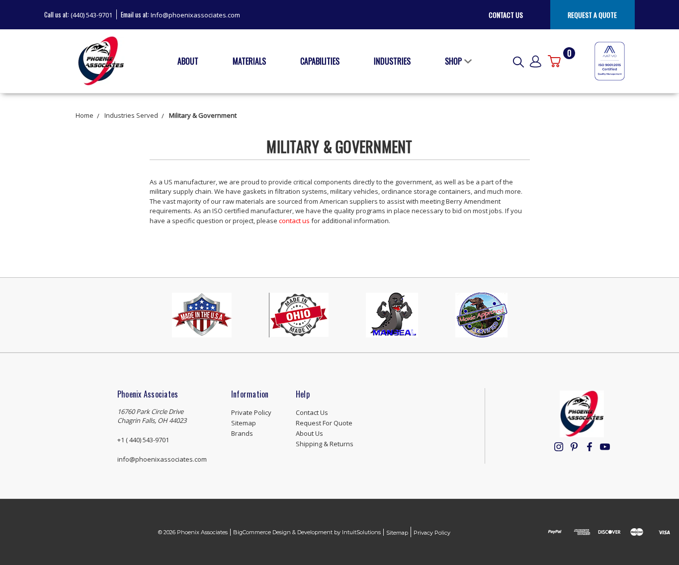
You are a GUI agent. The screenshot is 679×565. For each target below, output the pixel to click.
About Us (309, 433)
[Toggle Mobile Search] (518, 61)
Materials (249, 61)
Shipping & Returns (324, 443)
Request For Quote (324, 422)
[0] (554, 61)
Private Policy (251, 412)
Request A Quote (592, 14)
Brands (242, 433)
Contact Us (506, 14)
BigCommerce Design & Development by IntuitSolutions (307, 532)
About (187, 61)
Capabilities (320, 61)
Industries (392, 61)
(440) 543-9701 (91, 14)
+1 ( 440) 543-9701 (143, 439)
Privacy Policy (432, 532)
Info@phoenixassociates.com (195, 14)
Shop (453, 61)
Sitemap (243, 422)
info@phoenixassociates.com (162, 459)
